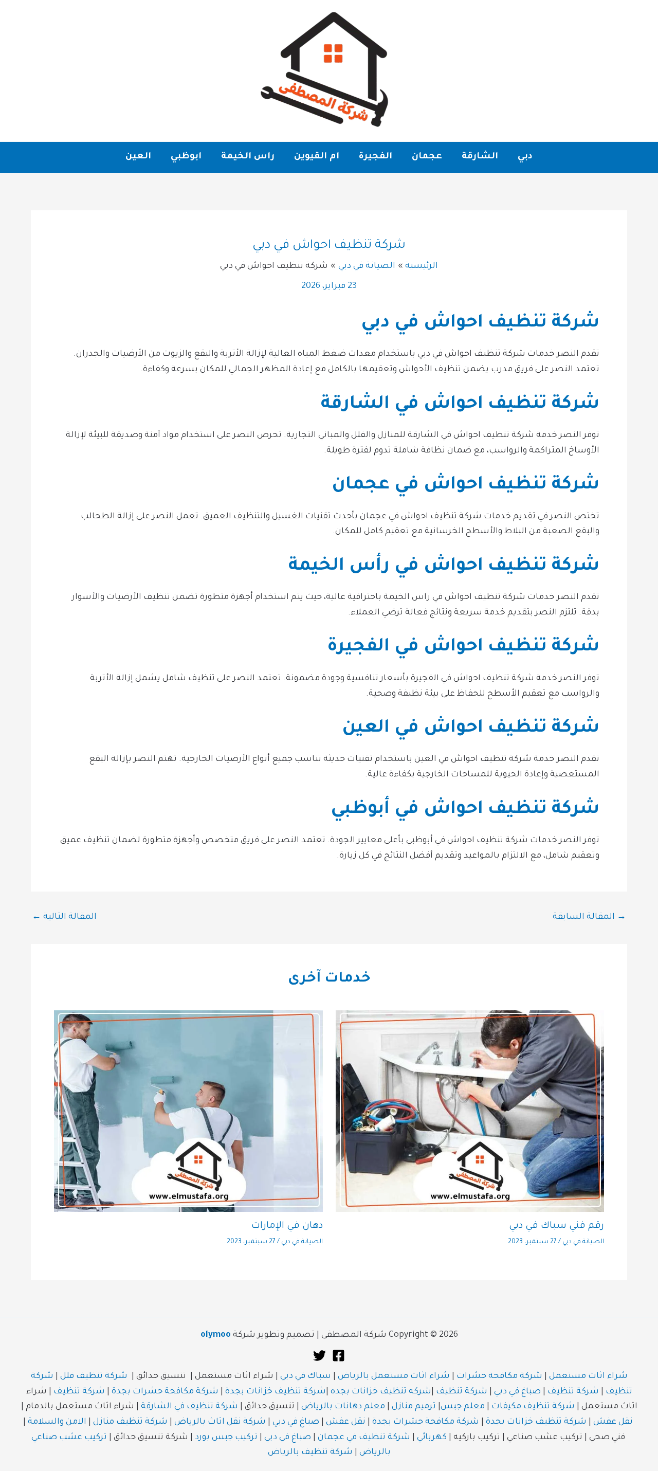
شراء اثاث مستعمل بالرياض (394, 1376)
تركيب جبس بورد (226, 1437)
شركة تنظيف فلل (93, 1376)
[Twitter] (319, 1355)
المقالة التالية (64, 917)
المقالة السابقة (589, 917)
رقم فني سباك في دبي (556, 1226)
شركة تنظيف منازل (130, 1422)
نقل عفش (613, 1422)
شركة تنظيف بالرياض (310, 1452)
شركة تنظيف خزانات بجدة (275, 1391)
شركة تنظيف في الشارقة (189, 1406)
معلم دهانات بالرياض (343, 1406)
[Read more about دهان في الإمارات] (188, 1111)
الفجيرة (375, 157)
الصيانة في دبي (583, 1242)
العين (138, 157)
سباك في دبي (305, 1376)
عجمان (427, 157)
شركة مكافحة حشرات (499, 1376)
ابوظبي (186, 157)
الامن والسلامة (57, 1422)
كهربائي (432, 1437)
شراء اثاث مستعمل (588, 1376)
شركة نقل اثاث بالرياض (220, 1422)
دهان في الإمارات (287, 1226)
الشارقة (480, 157)
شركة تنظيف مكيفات (533, 1406)
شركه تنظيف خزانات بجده (381, 1391)
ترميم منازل (414, 1406)
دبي (525, 157)
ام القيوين (316, 157)
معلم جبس (463, 1406)
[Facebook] (338, 1355)
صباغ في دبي (517, 1391)
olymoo (215, 1335)
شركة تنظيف (573, 1391)
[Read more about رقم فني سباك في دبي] (470, 1111)
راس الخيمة (248, 157)
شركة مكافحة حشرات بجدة (165, 1391)
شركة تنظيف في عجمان (364, 1437)
